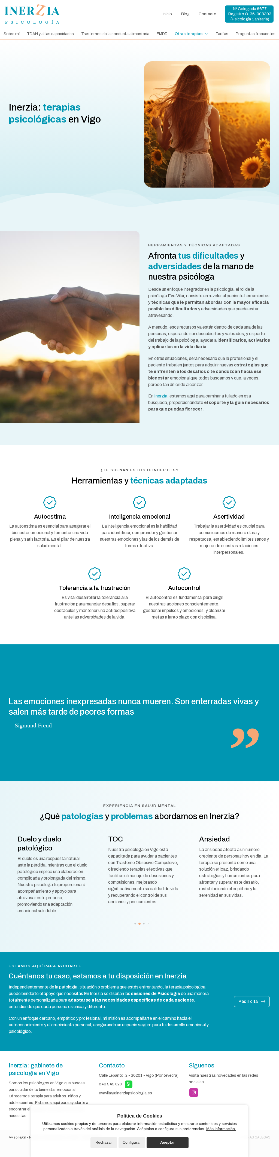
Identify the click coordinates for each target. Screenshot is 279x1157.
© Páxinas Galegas (253, 1137)
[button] (135, 923)
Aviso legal (17, 1137)
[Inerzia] (32, 14)
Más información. (221, 1129)
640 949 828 (110, 1084)
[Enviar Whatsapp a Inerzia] (128, 1084)
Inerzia (160, 396)
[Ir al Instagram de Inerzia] (193, 1092)
